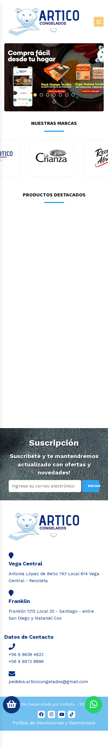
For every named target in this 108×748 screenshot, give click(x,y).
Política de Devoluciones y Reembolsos (54, 722)
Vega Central (25, 563)
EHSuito (67, 704)
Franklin (19, 601)
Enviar (93, 486)
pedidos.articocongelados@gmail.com (48, 681)
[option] (27, 158)
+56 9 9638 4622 (26, 654)
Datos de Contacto (29, 637)
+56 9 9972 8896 (26, 661)
